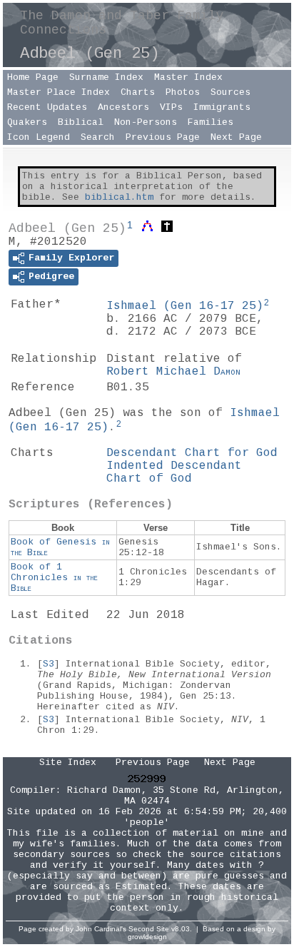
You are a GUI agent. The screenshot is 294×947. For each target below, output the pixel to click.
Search (98, 137)
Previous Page (163, 137)
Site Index (67, 762)
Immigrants (221, 107)
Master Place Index (58, 92)
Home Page (33, 77)
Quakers (27, 122)
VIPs (171, 107)
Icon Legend (38, 137)
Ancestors (123, 107)
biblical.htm (119, 197)
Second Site (148, 929)
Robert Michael (173, 371)
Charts (138, 92)
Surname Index (106, 77)
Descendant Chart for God (192, 453)
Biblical (80, 122)
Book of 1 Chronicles (54, 578)
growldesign (147, 937)
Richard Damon (104, 790)
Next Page (236, 137)
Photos (183, 92)
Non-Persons (145, 122)
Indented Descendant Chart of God (174, 472)
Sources (230, 92)
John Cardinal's (101, 929)
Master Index (188, 77)
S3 (48, 664)
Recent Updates (47, 107)
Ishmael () (184, 306)
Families (210, 122)
